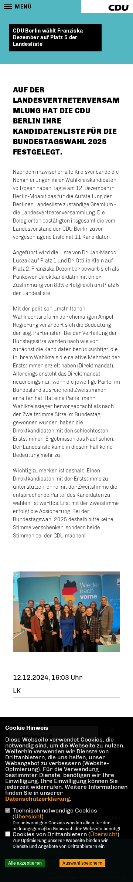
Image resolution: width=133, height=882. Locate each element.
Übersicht (28, 816)
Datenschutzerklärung (37, 798)
